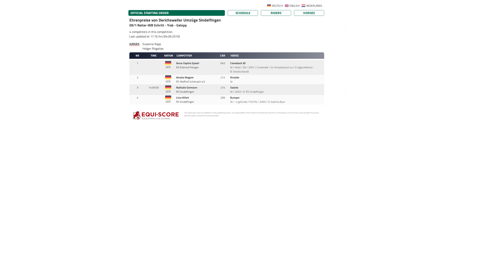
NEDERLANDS (314, 6)
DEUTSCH (277, 6)
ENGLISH (295, 6)
